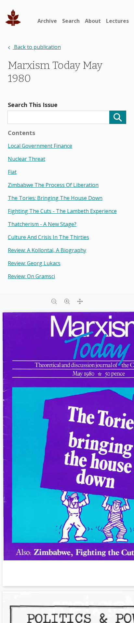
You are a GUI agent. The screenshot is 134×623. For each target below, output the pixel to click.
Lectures (117, 20)
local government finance (40, 145)
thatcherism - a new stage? (42, 224)
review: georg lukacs (34, 263)
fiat (12, 171)
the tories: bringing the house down (55, 198)
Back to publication (37, 47)
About (93, 20)
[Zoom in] (67, 301)
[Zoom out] (54, 301)
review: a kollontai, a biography (47, 250)
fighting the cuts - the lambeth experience (62, 211)
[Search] (117, 117)
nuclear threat (26, 158)
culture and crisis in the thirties (48, 237)
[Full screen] (80, 301)
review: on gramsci (31, 276)
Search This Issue (33, 105)
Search (71, 20)
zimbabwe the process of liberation (53, 185)
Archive (47, 20)
